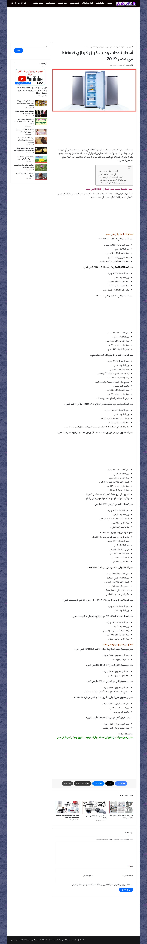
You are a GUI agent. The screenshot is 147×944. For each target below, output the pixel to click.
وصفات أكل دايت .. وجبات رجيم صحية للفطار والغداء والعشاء (25, 103)
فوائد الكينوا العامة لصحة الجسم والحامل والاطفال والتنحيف (26, 140)
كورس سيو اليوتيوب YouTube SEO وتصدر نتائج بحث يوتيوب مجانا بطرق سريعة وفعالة (32, 90)
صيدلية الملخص (38, 3)
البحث (45, 46)
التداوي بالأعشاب (87, 3)
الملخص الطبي (50, 3)
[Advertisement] (73, 24)
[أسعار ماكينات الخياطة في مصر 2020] (121, 807)
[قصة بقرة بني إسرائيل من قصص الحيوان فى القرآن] (41, 159)
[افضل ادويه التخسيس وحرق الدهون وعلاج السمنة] (41, 132)
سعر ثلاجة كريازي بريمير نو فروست (114, 180)
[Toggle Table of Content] (128, 168)
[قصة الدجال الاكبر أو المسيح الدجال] (41, 176)
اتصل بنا (73, 940)
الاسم (131, 866)
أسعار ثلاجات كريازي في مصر (112, 177)
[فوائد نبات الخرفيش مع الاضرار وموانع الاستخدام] (41, 167)
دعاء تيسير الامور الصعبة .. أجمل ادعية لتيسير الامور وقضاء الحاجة (24, 121)
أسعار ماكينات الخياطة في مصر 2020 (121, 815)
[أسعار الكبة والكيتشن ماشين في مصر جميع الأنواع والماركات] (67, 807)
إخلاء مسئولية (53, 940)
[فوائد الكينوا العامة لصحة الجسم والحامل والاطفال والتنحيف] (41, 140)
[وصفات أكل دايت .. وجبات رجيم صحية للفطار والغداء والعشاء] (41, 103)
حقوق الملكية (44, 940)
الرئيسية (109, 3)
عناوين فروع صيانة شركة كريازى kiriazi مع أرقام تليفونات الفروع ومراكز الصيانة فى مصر (95, 737)
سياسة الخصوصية (64, 940)
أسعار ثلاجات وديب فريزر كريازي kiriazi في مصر (108, 173)
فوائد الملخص (100, 3)
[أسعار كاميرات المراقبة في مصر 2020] (94, 807)
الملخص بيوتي (74, 3)
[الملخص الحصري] (126, 3)
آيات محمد (129, 65)
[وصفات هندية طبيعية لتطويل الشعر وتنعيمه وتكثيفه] (41, 113)
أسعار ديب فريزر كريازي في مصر (113, 183)
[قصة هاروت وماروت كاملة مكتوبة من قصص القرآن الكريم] (41, 150)
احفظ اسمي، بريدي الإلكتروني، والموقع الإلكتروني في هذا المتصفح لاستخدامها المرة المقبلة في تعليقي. (101, 884)
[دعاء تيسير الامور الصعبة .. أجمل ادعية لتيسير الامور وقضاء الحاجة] (41, 121)
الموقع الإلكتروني (88, 875)
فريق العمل (81, 940)
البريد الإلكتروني (128, 875)
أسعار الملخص (121, 46)
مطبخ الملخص (62, 3)
